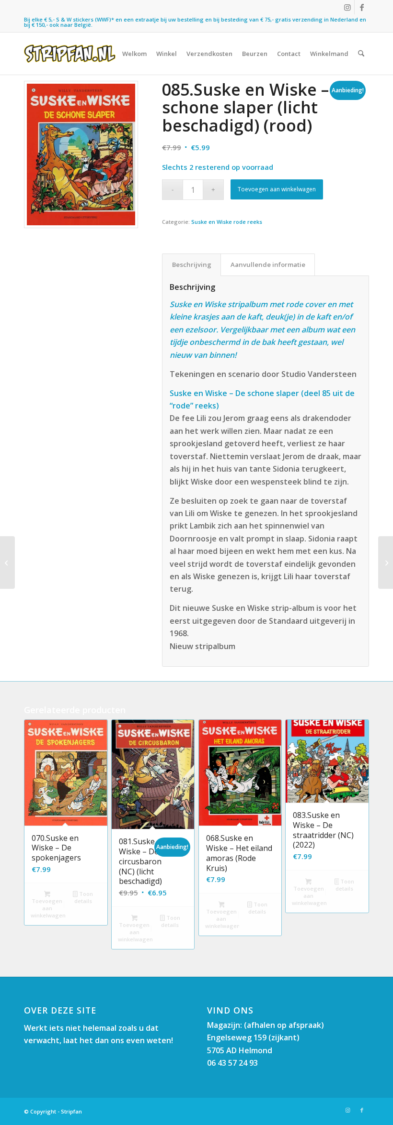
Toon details (83, 897)
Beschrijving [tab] (191, 264)
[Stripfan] (70, 54)
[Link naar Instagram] (347, 7)
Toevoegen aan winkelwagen (277, 189)
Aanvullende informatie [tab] (268, 264)
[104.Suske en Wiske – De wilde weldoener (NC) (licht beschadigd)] (385, 562)
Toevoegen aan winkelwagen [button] (48, 908)
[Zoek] (361, 54)
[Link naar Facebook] (362, 7)
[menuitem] (134, 54)
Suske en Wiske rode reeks (226, 221)
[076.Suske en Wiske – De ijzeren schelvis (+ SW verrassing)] (7, 562)
